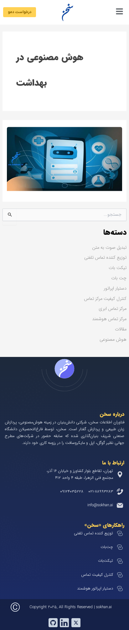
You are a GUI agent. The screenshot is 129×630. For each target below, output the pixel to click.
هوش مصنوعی (113, 339)
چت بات (118, 278)
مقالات (120, 329)
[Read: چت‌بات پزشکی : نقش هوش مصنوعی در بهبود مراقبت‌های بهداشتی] (64, 158)
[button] (101, 12)
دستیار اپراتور (115, 288)
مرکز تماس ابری (112, 308)
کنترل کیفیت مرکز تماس (105, 298)
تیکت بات (117, 268)
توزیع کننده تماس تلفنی (105, 257)
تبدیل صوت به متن (109, 247)
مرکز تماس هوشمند (109, 319)
